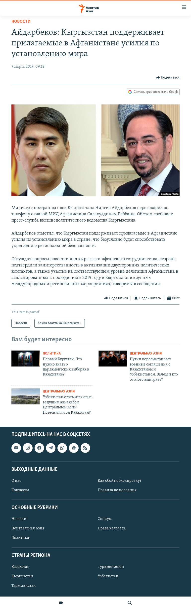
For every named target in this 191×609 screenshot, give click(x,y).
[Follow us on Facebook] (39, 448)
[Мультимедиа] (61, 603)
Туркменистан (111, 567)
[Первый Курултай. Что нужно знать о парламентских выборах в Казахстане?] (25, 358)
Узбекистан (108, 576)
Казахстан (20, 567)
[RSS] (85, 448)
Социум (105, 519)
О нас (16, 481)
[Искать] (129, 603)
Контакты (20, 490)
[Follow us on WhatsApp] (62, 448)
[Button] (168, 77)
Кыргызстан (22, 576)
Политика (52, 354)
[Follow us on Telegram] (50, 448)
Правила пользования (117, 490)
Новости (21, 21)
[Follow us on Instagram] (27, 448)
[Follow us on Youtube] (16, 448)
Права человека (112, 528)
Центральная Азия (146, 354)
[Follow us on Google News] (73, 448)
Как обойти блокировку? (119, 481)
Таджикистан (23, 586)
